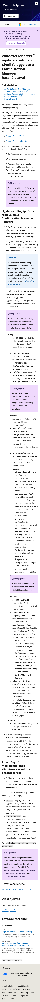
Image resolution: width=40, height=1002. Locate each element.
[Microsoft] (20, 24)
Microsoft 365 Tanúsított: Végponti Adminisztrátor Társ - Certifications (15, 944)
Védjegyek (23, 996)
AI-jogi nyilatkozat (8, 986)
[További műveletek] (36, 49)
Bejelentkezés (33, 24)
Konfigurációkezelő (15, 49)
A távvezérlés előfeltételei (16, 136)
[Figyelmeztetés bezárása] (36, 3)
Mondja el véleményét (16, 43)
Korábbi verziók (23, 986)
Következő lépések (10, 99)
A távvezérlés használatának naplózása (18, 889)
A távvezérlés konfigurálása (17, 141)
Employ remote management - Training (17, 932)
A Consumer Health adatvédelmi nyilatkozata (18, 992)
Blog (3, 989)
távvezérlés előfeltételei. (14, 876)
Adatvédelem (28, 989)
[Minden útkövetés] (4, 49)
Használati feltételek (9, 996)
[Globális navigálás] (2, 24)
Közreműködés (14, 989)
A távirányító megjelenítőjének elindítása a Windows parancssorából (19, 95)
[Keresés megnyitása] (25, 24)
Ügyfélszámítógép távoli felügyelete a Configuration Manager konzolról (18, 90)
